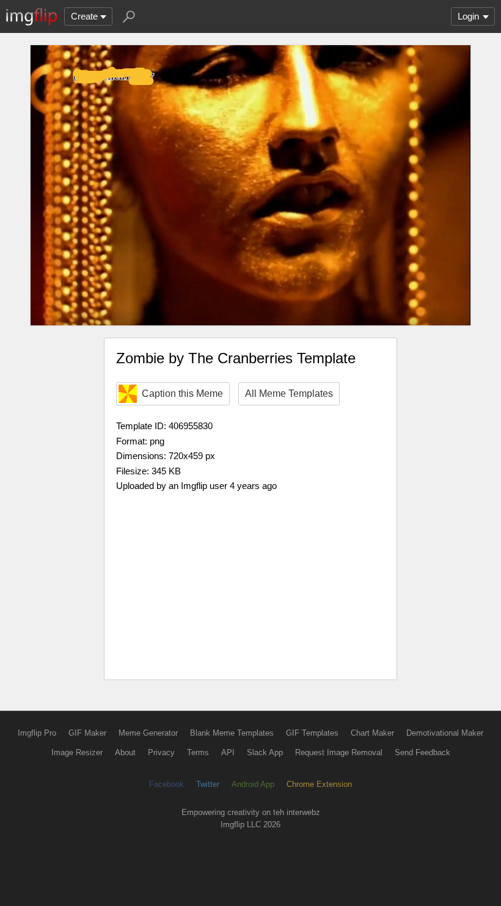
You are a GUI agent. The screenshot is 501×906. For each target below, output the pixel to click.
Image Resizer (77, 752)
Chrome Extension (319, 784)
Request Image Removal (338, 752)
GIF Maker (87, 732)
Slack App (265, 752)
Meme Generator (148, 732)
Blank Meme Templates (232, 732)
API (228, 752)
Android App (253, 784)
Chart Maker (372, 732)
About (125, 752)
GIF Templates (312, 732)
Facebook (166, 784)
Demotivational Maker (444, 732)
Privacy (161, 752)
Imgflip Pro (37, 732)
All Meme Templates (289, 393)
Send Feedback (422, 752)
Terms (198, 752)
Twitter (207, 784)
